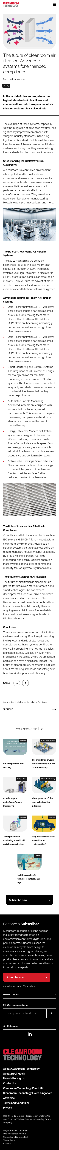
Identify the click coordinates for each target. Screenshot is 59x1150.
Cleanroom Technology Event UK (23, 1088)
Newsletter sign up (14, 1078)
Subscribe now (18, 900)
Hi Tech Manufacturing (48, 740)
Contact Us (10, 1083)
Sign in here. (30, 986)
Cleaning (6, 86)
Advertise (9, 1097)
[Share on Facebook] (25, 683)
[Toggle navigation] (54, 4)
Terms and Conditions (16, 1102)
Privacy (7, 1107)
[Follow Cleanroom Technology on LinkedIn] (29, 1035)
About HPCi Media (14, 1073)
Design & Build (21, 779)
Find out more (11, 995)
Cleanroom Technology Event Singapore (27, 1093)
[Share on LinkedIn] (17, 683)
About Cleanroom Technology (21, 1068)
